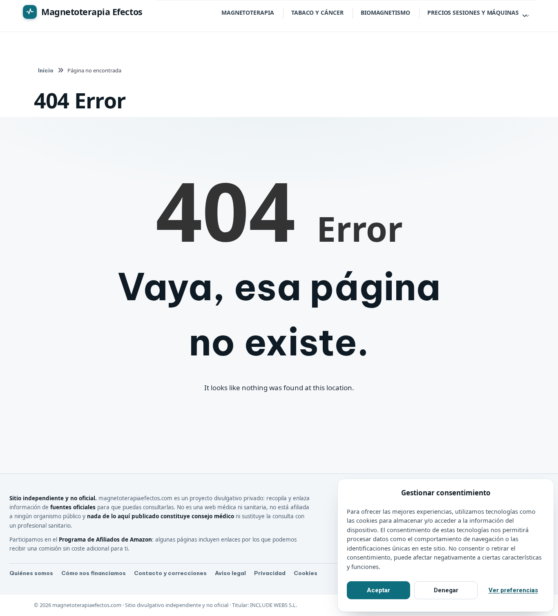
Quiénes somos (31, 573)
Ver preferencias (513, 590)
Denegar (446, 590)
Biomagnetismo (385, 12)
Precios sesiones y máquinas (473, 12)
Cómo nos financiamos (93, 573)
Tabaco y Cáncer (317, 12)
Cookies (305, 573)
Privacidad (270, 573)
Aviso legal (230, 573)
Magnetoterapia (247, 12)
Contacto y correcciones (170, 573)
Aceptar (378, 590)
